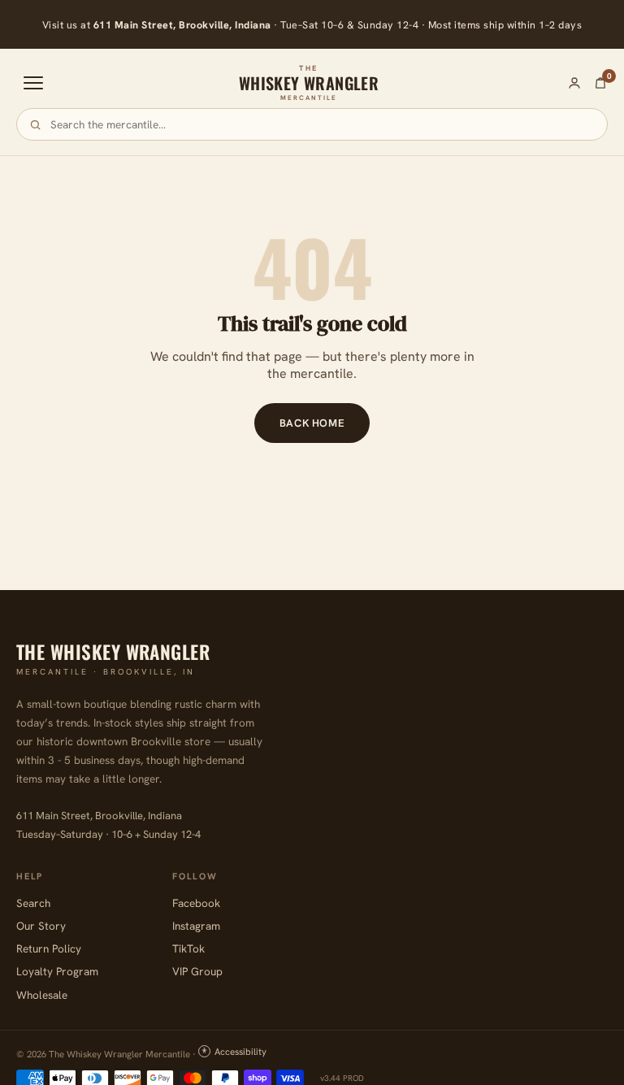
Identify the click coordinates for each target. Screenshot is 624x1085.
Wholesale (41, 994)
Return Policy (48, 948)
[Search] (35, 125)
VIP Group (197, 971)
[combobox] (322, 124)
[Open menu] (33, 83)
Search (33, 903)
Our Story (41, 925)
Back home (312, 423)
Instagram (196, 925)
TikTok (188, 948)
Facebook (196, 903)
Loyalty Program (57, 971)
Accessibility (240, 1051)
